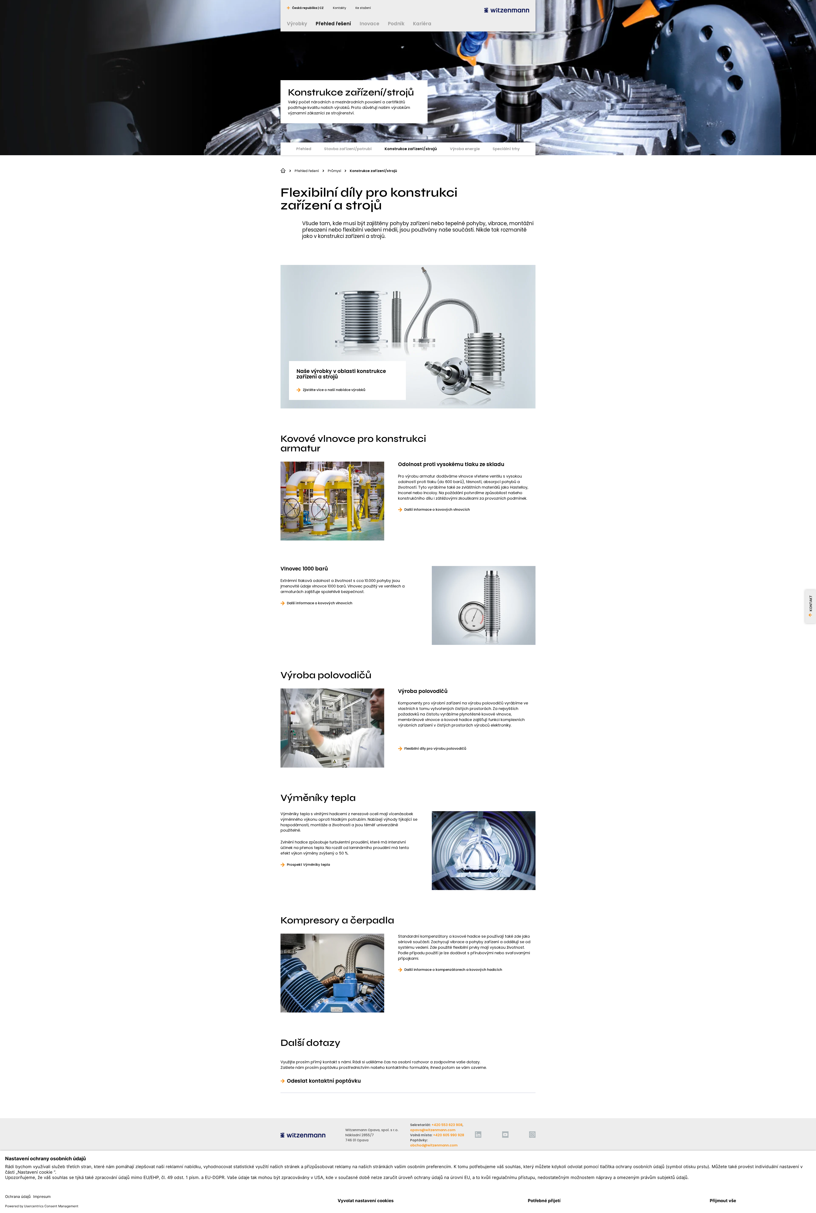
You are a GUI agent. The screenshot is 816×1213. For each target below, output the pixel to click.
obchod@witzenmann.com (434, 1145)
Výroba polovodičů (423, 691)
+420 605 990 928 (448, 1135)
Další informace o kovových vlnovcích (437, 509)
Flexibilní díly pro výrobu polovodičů (435, 748)
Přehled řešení (307, 170)
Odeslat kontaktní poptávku (324, 1081)
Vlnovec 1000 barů (304, 569)
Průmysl (334, 170)
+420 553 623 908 (447, 1124)
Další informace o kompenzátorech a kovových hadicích (453, 969)
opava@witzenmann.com (432, 1130)
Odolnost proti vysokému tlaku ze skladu (451, 464)
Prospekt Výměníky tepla (308, 864)
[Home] (506, 10)
